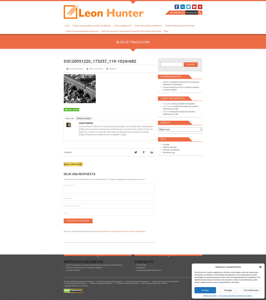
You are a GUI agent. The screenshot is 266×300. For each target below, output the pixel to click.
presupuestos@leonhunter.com (149, 270)
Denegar (228, 290)
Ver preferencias (251, 290)
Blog (166, 31)
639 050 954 (191, 13)
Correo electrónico (73, 206)
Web (66, 213)
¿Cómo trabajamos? (122, 26)
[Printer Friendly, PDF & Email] (71, 110)
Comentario (70, 185)
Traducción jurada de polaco (127, 283)
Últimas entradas (84, 118)
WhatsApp (140, 268)
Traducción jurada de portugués (109, 281)
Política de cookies (210, 296)
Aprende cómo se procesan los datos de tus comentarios (122, 231)
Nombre (68, 198)
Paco (165, 104)
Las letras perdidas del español (182, 104)
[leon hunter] (71, 125)
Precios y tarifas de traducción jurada (78, 281)
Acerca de (69, 118)
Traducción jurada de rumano (137, 281)
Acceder (166, 144)
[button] (260, 267)
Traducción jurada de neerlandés (165, 281)
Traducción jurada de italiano (100, 283)
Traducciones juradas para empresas (82, 31)
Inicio (67, 26)
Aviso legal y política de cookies (154, 283)
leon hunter (86, 123)
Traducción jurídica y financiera (148, 26)
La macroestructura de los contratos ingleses (181, 87)
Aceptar (205, 290)
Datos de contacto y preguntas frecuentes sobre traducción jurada (131, 31)
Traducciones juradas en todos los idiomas (91, 26)
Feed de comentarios (171, 150)
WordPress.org (169, 153)
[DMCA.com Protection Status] (73, 167)
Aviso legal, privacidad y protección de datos (235, 296)
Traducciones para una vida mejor (180, 26)
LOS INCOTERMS (170, 90)
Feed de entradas (170, 147)
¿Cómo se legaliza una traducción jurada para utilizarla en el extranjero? (94, 265)
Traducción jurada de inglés (75, 283)
